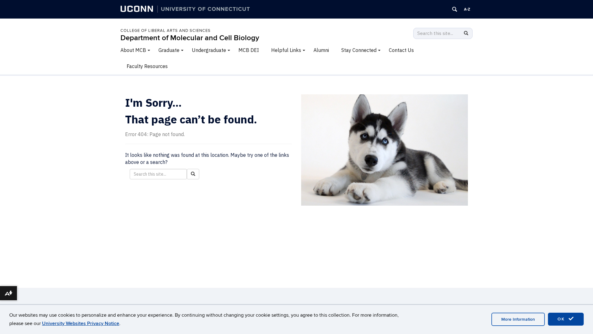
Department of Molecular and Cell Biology (189, 37)
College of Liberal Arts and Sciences (165, 30)
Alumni (321, 50)
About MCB (133, 50)
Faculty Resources (147, 66)
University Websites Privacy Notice (80, 323)
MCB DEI (248, 50)
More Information (518, 319)
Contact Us (401, 50)
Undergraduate (209, 50)
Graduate (168, 50)
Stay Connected (358, 50)
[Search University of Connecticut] (455, 9)
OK (562, 319)
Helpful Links (286, 50)
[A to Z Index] (467, 9)
